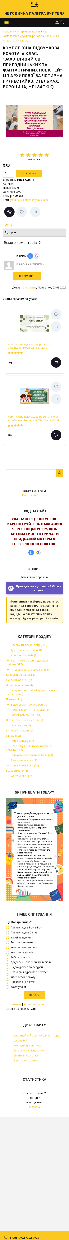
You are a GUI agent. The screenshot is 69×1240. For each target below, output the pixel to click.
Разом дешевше (24, 760)
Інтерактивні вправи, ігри (30, 669)
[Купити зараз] (9, 212)
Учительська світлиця (27, 1045)
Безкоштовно (17, 770)
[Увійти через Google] (38, 552)
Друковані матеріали (27, 650)
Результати (13, 1004)
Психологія (15, 699)
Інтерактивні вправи (24, 947)
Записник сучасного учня (29, 1050)
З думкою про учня (25, 1060)
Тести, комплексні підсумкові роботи (27, 662)
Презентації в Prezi (23, 982)
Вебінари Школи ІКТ (21, 675)
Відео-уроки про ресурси (27, 967)
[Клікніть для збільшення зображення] (34, 121)
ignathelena (29, 287)
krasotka (34, 1107)
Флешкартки (21, 725)
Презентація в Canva (24, 932)
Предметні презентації (29, 645)
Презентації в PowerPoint (27, 927)
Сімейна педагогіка (25, 1055)
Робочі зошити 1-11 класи (30, 709)
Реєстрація (29, 495)
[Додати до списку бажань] (21, 212)
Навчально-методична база (32, 755)
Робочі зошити (20, 957)
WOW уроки (22, 776)
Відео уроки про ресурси (29, 704)
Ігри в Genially (22, 741)
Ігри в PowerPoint (25, 765)
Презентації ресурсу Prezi (24, 720)
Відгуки (10, 232)
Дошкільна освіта (19, 685)
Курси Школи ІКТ (19, 680)
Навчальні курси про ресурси (29, 972)
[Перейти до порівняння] (35, 212)
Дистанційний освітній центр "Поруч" (37, 1035)
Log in (43, 495)
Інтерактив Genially (23, 977)
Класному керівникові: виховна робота (28, 748)
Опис (8, 224)
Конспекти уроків (24, 655)
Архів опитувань (34, 1004)
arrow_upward (60, 1231)
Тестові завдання (22, 942)
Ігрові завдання (21, 937)
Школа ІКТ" (20, 1040)
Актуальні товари (20, 730)
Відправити (27, 276)
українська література (24, 200)
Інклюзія (14, 735)
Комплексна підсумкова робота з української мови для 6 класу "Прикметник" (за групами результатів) (33, 345)
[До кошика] (56, 362)
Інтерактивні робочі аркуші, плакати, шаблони (32, 692)
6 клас (44, 200)
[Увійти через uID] (31, 552)
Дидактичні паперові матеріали (31, 962)
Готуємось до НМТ (26, 715)
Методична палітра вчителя (34, 13)
